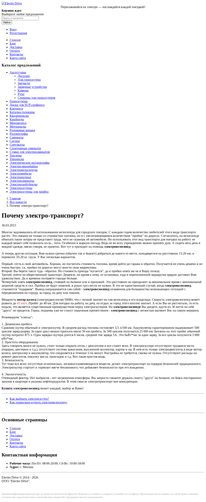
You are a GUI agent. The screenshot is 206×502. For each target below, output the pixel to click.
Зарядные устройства (32, 87)
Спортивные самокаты (25, 148)
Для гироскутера (29, 79)
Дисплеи (24, 76)
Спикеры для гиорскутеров (36, 97)
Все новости (18, 202)
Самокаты (17, 137)
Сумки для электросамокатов (30, 152)
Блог (13, 43)
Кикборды (17, 119)
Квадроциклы (19, 115)
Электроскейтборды (23, 184)
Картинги (16, 108)
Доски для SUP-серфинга (27, 105)
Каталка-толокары (22, 112)
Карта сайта (18, 58)
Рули (21, 94)
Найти (6, 22)
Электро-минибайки (24, 166)
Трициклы (17, 159)
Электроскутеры (21, 188)
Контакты (16, 54)
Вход (13, 29)
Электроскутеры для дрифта (29, 191)
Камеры (23, 90)
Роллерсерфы (19, 133)
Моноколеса (18, 123)
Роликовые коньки (22, 130)
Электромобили (21, 173)
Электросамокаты (22, 180)
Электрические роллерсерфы (29, 162)
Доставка (16, 47)
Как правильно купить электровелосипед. (38, 402)
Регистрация (18, 33)
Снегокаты (17, 144)
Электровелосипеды (24, 170)
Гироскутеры (19, 101)
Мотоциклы (18, 126)
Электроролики (20, 177)
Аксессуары (18, 72)
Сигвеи (15, 141)
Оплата (15, 50)
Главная (15, 40)
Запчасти (24, 83)
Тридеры (16, 155)
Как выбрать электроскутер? (29, 398)
